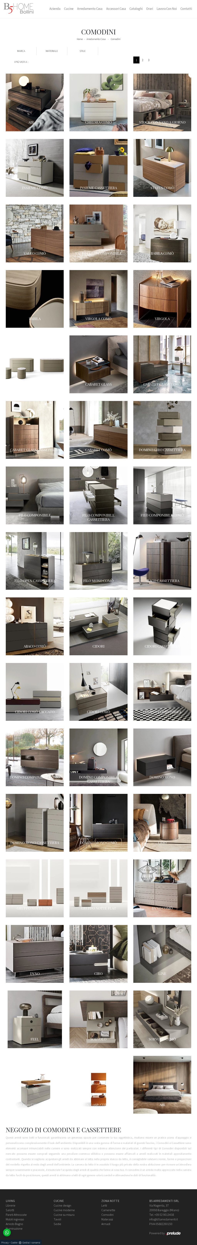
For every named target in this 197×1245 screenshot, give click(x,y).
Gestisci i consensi (31, 1242)
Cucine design (62, 1205)
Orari (149, 9)
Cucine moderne (64, 1210)
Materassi (107, 1219)
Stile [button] (83, 51)
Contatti (186, 9)
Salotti (10, 1210)
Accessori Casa (116, 9)
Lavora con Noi (167, 9)
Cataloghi (136, 9)
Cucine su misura (64, 1215)
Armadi (105, 1224)
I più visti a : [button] (21, 62)
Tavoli (57, 1219)
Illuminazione (14, 1228)
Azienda (54, 9)
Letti (104, 1205)
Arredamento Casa (89, 9)
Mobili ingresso (15, 1219)
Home (80, 39)
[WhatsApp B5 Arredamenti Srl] (7, 1232)
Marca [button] (21, 51)
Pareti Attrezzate (16, 1215)
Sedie (57, 1224)
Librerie (10, 1205)
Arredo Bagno (14, 1224)
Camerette (108, 1210)
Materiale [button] (52, 51)
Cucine (68, 9)
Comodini (115, 39)
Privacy (5, 1242)
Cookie (14, 1242)
